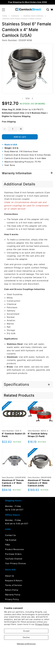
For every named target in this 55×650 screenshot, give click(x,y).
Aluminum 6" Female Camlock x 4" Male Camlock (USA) (39, 483)
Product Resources (14, 549)
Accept (26, 631)
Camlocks (15, 16)
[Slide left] (22, 98)
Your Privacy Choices (15, 563)
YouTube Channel (13, 559)
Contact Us (10, 535)
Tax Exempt (10, 540)
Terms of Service (13, 585)
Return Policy (11, 590)
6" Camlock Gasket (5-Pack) (14, 434)
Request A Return (13, 580)
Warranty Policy (12, 594)
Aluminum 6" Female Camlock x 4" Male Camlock (13, 483)
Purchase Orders (13, 554)
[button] (3, 9)
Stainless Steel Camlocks (33, 16)
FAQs (7, 544)
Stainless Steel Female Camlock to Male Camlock (22, 19)
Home (4, 16)
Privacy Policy (42, 624)
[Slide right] (32, 98)
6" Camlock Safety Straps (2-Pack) (37, 434)
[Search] (47, 9)
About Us (9, 576)
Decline (26, 637)
